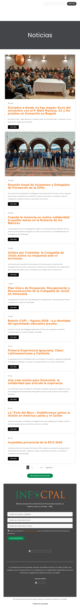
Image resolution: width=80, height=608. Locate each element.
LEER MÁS (13, 127)
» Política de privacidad (40, 604)
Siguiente (49, 468)
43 (41, 467)
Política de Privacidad (30, 531)
